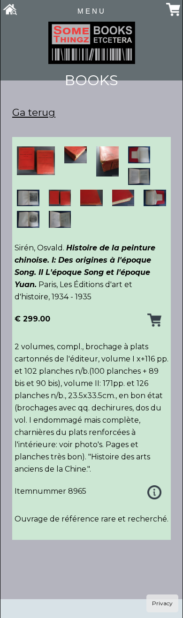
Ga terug (33, 112)
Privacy (162, 603)
